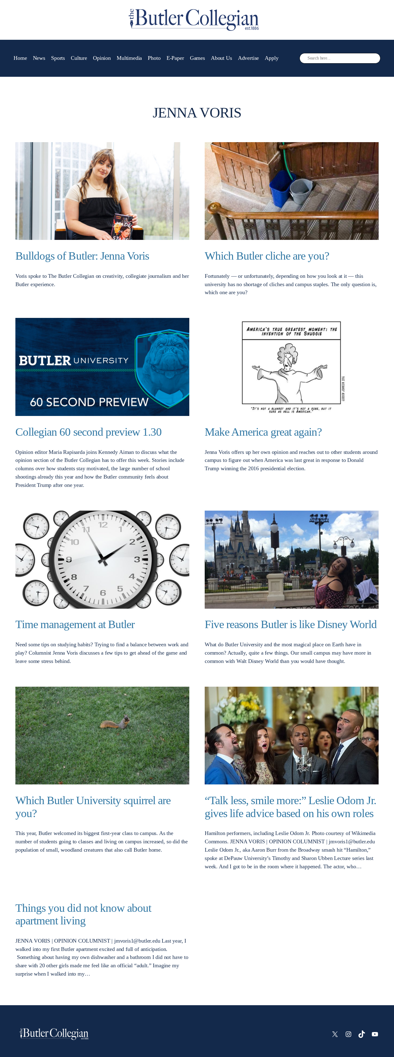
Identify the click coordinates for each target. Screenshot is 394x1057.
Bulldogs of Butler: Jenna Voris (82, 255)
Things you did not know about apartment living (83, 914)
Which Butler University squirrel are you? (93, 807)
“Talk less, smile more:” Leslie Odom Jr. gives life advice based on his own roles (290, 807)
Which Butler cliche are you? (267, 255)
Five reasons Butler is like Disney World (291, 624)
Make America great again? (263, 432)
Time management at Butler (75, 624)
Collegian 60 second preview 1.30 (88, 432)
